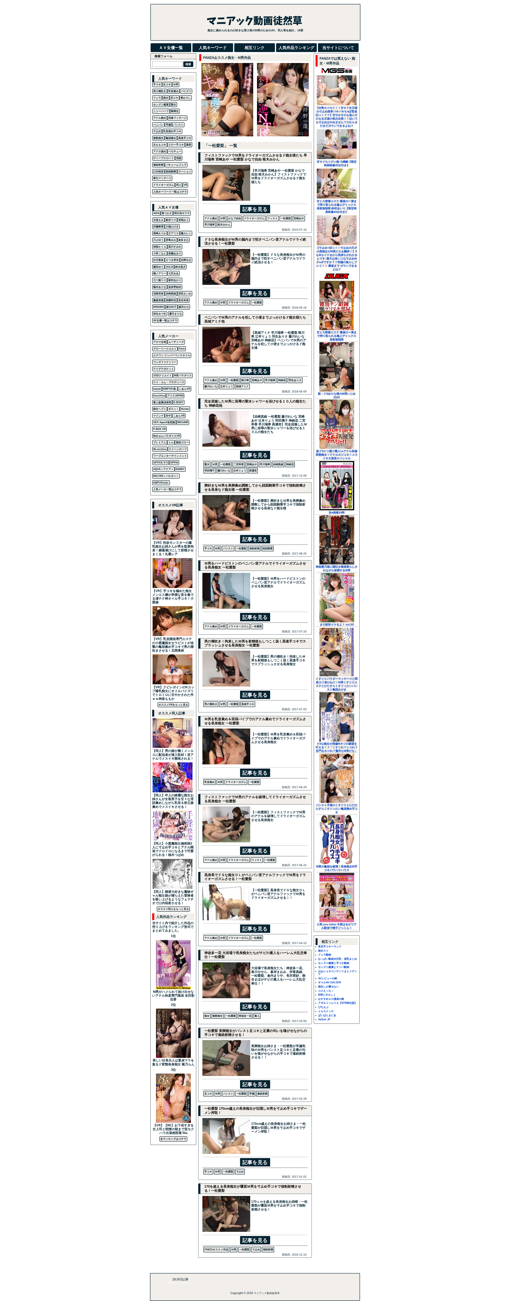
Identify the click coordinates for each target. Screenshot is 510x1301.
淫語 (178, 158)
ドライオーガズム (254, 218)
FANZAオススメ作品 (216, 1249)
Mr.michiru (160, 449)
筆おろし (185, 97)
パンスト (228, 548)
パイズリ (186, 91)
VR (185, 184)
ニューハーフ (161, 111)
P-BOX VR (159, 429)
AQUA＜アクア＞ (163, 469)
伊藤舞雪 (158, 226)
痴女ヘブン (159, 408)
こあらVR (184, 388)
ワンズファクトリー (165, 362)
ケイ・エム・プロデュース (168, 382)
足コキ (208, 1093)
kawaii (157, 388)
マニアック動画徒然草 (267, 1293)
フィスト (272, 218)
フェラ (157, 97)
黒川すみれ (174, 246)
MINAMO (158, 306)
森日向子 (171, 306)
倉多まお (183, 239)
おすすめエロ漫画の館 (331, 998)
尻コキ (174, 97)
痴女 (207, 1015)
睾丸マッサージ (162, 178)
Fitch (182, 348)
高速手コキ (247, 704)
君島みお (171, 239)
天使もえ (158, 219)
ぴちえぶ (323, 1007)
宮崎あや (299, 218)
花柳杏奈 (158, 293)
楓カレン (186, 233)
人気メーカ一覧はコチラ (167, 489)
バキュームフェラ (176, 164)
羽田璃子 (209, 470)
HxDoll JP (324, 1019)
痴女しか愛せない (328, 986)
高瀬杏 (253, 470)
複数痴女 (217, 1015)
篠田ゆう (158, 266)
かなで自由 (234, 218)
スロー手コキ (176, 144)
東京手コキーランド (329, 946)
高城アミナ (242, 386)
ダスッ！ (173, 408)
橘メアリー (159, 273)
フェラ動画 (324, 954)
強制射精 (254, 548)
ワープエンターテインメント (170, 455)
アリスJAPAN (175, 395)
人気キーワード (213, 47)
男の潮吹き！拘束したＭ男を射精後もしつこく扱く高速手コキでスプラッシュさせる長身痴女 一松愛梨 (255, 643)
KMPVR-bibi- (161, 482)
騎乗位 (175, 111)
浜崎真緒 (278, 464)
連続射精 (262, 1093)
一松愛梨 (285, 218)
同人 (178, 184)
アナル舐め (159, 151)
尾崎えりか (159, 233)
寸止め (240, 1171)
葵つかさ (167, 213)
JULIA (169, 266)
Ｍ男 (222, 218)
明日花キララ (182, 213)
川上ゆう (158, 239)
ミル (171, 442)
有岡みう (183, 219)
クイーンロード (178, 449)
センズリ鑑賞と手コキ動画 (333, 963)
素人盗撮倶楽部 (162, 402)
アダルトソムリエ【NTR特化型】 (337, 1002)
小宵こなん (159, 253)
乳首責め (209, 782)
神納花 (282, 380)
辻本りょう (226, 386)
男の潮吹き (210, 704)
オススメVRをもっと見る (173, 704)
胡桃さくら (159, 246)
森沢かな (184, 306)
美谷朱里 (183, 300)
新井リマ (171, 219)
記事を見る (255, 209)
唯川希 (245, 380)
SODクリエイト (162, 375)
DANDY (180, 469)
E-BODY (178, 402)
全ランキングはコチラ (173, 1138)
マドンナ (158, 415)
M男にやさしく (327, 994)
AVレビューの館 (327, 978)
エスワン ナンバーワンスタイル (171, 355)
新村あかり (174, 280)
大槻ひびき (172, 226)
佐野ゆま (186, 260)
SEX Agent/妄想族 (164, 422)
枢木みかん (224, 224)
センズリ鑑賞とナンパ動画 (333, 967)
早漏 (251, 1093)
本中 (168, 415)
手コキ (208, 548)
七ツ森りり (159, 280)
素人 (257, 1015)
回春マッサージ (177, 117)
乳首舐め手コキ (172, 131)
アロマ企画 (159, 341)
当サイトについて (338, 47)
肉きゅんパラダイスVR (166, 435)
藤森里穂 (158, 300)
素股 (188, 144)
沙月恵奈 (158, 260)
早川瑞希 (209, 224)
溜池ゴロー (182, 442)
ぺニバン (158, 124)
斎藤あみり (174, 253)
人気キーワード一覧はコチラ (170, 191)
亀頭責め (171, 138)
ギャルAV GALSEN (329, 982)
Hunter (185, 408)
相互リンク (255, 47)
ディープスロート (163, 158)
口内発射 (158, 171)
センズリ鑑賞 (161, 104)
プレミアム (159, 442)
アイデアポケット (163, 368)
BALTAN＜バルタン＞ (166, 475)
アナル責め (210, 218)
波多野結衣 (174, 286)
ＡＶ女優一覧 (171, 47)
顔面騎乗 (267, 548)
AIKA (156, 213)
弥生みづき (159, 313)
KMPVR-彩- (170, 388)
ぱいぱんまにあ (327, 1015)
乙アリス (173, 233)
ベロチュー (174, 151)
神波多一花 (245, 1015)
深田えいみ (184, 293)
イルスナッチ (326, 1011)
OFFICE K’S (160, 462)
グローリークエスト (165, 348)
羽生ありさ (295, 380)
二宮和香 (238, 464)
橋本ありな (159, 286)
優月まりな (175, 313)
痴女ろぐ (323, 950)
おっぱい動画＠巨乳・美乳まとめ (337, 958)
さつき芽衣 (172, 260)
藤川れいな (210, 386)
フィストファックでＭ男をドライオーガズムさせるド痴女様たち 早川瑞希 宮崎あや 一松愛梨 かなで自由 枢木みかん (255, 157)
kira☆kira (159, 395)
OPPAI (174, 462)
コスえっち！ (326, 990)
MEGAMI (182, 422)
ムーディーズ (176, 341)
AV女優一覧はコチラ (165, 320)
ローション (184, 171)
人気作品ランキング (296, 47)
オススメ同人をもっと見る (173, 909)
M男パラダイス (183, 375)
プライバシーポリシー (180, 1283)
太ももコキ (159, 144)
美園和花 (171, 300)
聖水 (207, 464)
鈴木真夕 (180, 266)
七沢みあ (173, 273)
